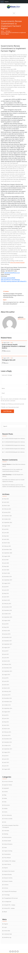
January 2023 (7, 512)
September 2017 (8, 644)
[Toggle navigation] (14, 13)
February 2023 (7, 509)
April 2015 (6, 684)
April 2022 (6, 539)
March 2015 (7, 688)
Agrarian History (8, 785)
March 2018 (7, 630)
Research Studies (8, 881)
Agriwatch (6, 788)
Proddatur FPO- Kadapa (9, 861)
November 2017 (8, 640)
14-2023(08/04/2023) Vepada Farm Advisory (14, 445)
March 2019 (7, 600)
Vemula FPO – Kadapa (9, 908)
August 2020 (7, 556)
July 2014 (6, 715)
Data (5, 801)
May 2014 (6, 722)
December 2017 (8, 637)
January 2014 (7, 735)
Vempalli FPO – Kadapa (9, 905)
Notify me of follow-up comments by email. (13, 404)
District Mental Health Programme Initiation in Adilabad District (13, 346)
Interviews (6, 830)
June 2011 (6, 765)
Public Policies (7, 864)
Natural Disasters (8, 844)
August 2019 (7, 583)
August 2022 (7, 526)
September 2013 (8, 749)
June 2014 (6, 718)
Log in (5, 927)
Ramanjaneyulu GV (6, 469)
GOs (5, 822)
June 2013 (6, 759)
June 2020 (6, 563)
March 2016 (7, 661)
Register (6, 924)
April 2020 (6, 569)
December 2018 (8, 607)
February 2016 (7, 664)
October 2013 (7, 745)
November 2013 (8, 742)
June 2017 (6, 654)
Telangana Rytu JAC (9, 360)
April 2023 (6, 502)
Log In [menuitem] (2, 1)
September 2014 (8, 708)
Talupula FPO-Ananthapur (10, 891)
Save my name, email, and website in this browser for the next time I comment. (13, 399)
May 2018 (6, 627)
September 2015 (8, 671)
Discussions (7, 805)
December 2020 (8, 549)
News (5, 847)
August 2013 (7, 752)
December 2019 (8, 576)
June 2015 (6, 681)
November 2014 (8, 701)
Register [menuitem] (7, 1)
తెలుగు (5, 911)
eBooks (5, 808)
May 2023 (6, 498)
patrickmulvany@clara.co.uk (12, 272)
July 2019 (6, 586)
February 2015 (7, 691)
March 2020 (7, 573)
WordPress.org (7, 937)
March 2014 (7, 728)
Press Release (7, 857)
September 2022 (8, 522)
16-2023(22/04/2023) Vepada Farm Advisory (14, 442)
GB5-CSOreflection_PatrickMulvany (10, 279)
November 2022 (8, 515)
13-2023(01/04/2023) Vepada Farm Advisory (14, 448)
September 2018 (8, 617)
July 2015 (6, 678)
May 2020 (6, 566)
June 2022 (6, 532)
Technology (7, 894)
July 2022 (6, 529)
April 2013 (6, 762)
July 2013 (6, 755)
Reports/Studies (8, 874)
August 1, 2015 (6, 358)
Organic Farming (8, 851)
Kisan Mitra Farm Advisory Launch (10, 479)
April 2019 (6, 596)
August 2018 (7, 620)
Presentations (7, 854)
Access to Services (8, 781)
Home (2, 31)
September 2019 (8, 580)
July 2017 (6, 651)
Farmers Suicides (8, 818)
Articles (6, 791)
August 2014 (7, 711)
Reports (6, 867)
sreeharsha (8, 351)
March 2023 (7, 505)
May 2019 (6, 593)
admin (7, 363)
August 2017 (7, 647)
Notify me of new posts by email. (10, 407)
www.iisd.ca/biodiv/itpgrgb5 (17, 262)
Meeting (8, 31)
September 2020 (8, 553)
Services (6, 888)
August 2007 (7, 769)
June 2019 (6, 590)
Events (5, 812)
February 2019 (7, 603)
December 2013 (8, 738)
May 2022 (6, 536)
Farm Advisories (8, 815)
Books (5, 798)
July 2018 (6, 624)
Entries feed (7, 930)
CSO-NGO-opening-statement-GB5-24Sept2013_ (14, 281)
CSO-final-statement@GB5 (8, 278)
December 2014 (8, 698)
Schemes (6, 884)
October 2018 (7, 613)
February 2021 (7, 546)
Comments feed (8, 934)
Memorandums (7, 837)
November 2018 (8, 610)
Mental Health (7, 840)
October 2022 (7, 519)
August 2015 (7, 674)
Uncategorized (7, 901)
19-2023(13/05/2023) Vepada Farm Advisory (14, 438)
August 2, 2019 (6, 342)
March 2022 (7, 542)
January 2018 (7, 634)
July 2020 (6, 559)
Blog (5, 795)
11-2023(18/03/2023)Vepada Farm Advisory (14, 452)
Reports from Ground (9, 871)
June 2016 (6, 657)
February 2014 (7, 732)
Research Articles (8, 878)
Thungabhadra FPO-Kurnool (11, 898)
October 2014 (7, 705)
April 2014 (6, 725)
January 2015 (7, 694)
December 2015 (8, 667)
